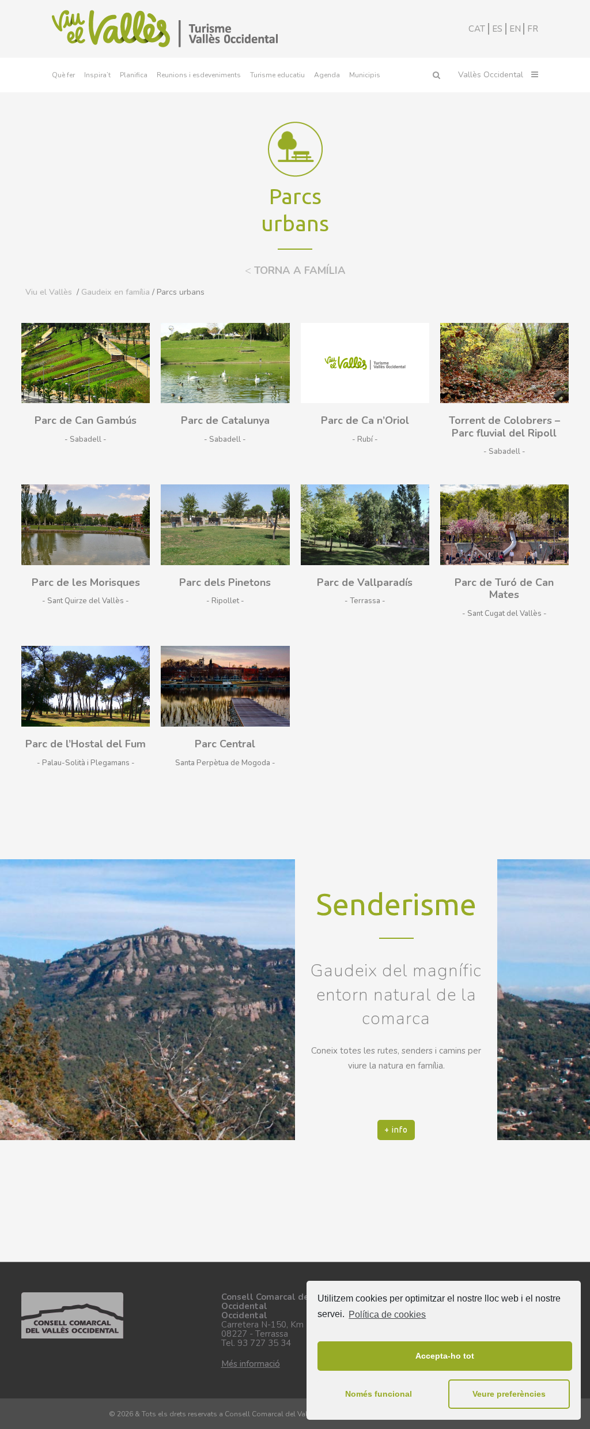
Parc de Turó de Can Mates (504, 589)
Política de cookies (387, 1314)
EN (515, 29)
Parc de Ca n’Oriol (365, 420)
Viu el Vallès (48, 292)
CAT (476, 29)
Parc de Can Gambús (86, 420)
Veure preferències (509, 1393)
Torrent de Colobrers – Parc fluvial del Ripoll (504, 426)
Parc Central (225, 744)
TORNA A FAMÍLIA (295, 270)
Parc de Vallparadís (365, 582)
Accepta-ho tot (444, 1355)
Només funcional (378, 1393)
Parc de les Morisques (86, 582)
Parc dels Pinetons (225, 582)
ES (497, 29)
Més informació (250, 1364)
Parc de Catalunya (225, 420)
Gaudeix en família (115, 292)
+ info (396, 1129)
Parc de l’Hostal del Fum (85, 744)
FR (532, 29)
